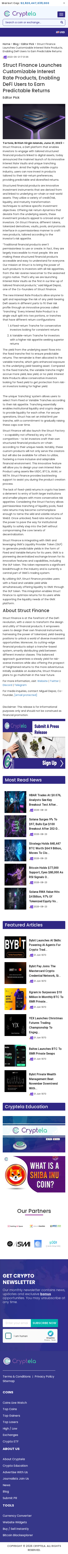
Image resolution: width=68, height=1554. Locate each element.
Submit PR (10, 1498)
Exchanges (10, 1435)
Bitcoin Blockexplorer (18, 1535)
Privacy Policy (44, 1376)
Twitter (54, 681)
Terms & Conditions (17, 1376)
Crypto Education (15, 1466)
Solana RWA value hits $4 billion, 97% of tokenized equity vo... (44, 896)
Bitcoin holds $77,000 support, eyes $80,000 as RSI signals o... (46, 872)
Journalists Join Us (16, 1478)
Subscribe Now (44, 1323)
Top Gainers (11, 1416)
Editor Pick (27, 44)
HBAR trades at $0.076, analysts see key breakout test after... (45, 799)
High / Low (10, 1428)
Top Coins (10, 1409)
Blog (15, 44)
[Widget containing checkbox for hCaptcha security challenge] (30, 1336)
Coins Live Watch (15, 1403)
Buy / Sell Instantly (16, 1529)
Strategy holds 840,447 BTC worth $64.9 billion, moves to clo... (45, 848)
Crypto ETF (11, 1441)
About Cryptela (14, 1459)
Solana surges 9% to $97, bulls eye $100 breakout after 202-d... (44, 824)
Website (42, 681)
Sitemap (9, 1381)
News (6, 1485)
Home (6, 44)
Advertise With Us (15, 1472)
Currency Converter (17, 1516)
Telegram (20, 685)
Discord (7, 685)
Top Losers (10, 1422)
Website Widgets (15, 1522)
